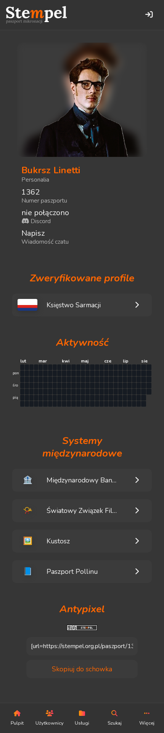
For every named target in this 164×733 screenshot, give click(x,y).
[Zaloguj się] (149, 15)
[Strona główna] (36, 15)
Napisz (33, 233)
